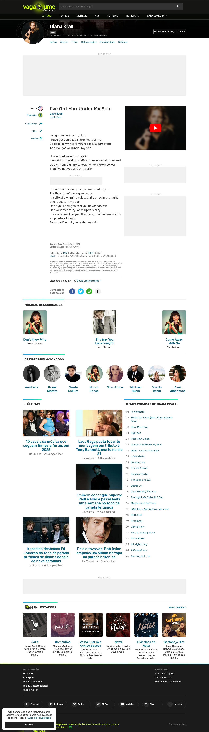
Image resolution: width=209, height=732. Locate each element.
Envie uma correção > (89, 280)
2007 (90, 253)
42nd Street (138, 538)
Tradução (32, 115)
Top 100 (64, 15)
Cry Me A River (139, 468)
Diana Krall (61, 26)
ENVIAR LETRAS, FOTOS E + (171, 31)
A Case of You (139, 550)
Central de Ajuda (164, 673)
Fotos (74, 42)
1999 (65, 253)
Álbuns (64, 42)
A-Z (97, 15)
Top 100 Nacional (32, 681)
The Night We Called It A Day (147, 497)
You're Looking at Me (143, 532)
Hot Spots (132, 15)
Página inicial (56, 36)
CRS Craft (136, 515)
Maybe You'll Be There (143, 503)
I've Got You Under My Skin (146, 444)
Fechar (29, 725)
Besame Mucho (139, 474)
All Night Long (139, 544)
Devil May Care (139, 427)
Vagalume (39, 6)
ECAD (52, 256)
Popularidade (107, 42)
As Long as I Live (140, 556)
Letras (53, 42)
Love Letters (138, 462)
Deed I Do (136, 485)
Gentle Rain (137, 526)
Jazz (53, 32)
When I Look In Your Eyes (145, 450)
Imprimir (34, 138)
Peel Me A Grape (140, 438)
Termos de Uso (163, 677)
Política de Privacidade (168, 681)
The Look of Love (141, 479)
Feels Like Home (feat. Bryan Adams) (152, 419)
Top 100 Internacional (35, 685)
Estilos (82, 15)
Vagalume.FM (155, 15)
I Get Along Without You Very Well (150, 509)
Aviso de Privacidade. (39, 717)
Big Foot (136, 432)
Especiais (28, 673)
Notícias (112, 15)
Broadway (136, 520)
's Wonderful (138, 411)
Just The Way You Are (143, 491)
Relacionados (89, 42)
